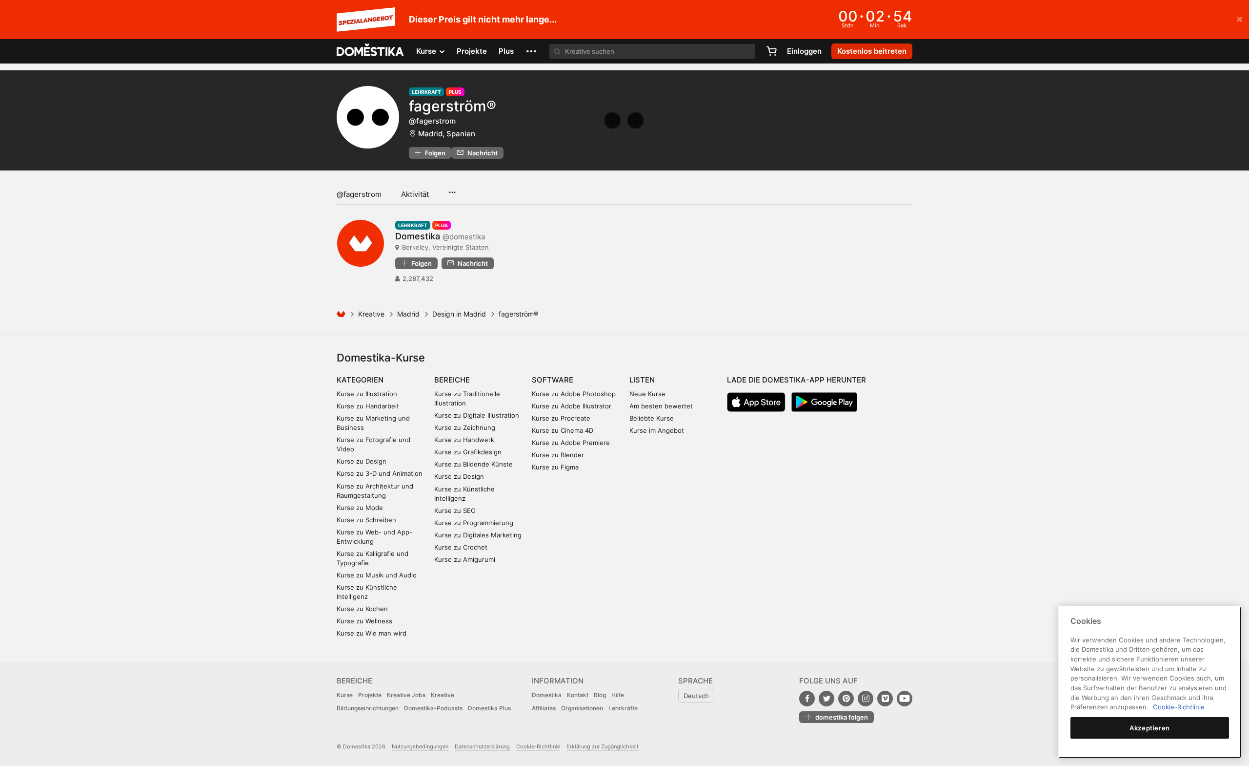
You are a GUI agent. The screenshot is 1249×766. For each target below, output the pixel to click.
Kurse (345, 695)
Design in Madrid (459, 314)
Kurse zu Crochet (460, 547)
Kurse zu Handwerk (464, 440)
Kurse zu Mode (360, 507)
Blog (600, 695)
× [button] (1239, 18)
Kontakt (577, 695)
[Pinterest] (846, 698)
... (452, 189)
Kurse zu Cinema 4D (562, 430)
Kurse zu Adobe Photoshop (574, 394)
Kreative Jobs (406, 695)
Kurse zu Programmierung (473, 523)
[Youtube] (904, 698)
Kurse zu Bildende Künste (473, 464)
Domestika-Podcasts (433, 708)
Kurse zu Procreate (561, 418)
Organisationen (582, 708)
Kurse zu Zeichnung (464, 427)
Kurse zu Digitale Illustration (476, 415)
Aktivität (415, 194)
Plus (506, 51)
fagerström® (452, 106)
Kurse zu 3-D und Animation (380, 473)
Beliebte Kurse (651, 418)
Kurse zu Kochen (362, 609)
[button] (531, 51)
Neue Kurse (647, 394)
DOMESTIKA (370, 51)
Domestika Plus (489, 708)
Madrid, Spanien (446, 133)
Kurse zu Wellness (364, 621)
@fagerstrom (359, 194)
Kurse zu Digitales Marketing (478, 535)
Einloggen (804, 51)
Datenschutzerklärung (482, 746)
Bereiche (452, 379)
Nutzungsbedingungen (420, 746)
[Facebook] (807, 698)
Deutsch (696, 696)
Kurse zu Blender (558, 455)
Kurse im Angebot (656, 430)
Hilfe (617, 695)
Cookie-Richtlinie (538, 746)
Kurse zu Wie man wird (371, 633)
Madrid (408, 314)
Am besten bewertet (661, 406)
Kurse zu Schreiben (366, 520)
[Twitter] (826, 698)
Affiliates (544, 708)
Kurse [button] (427, 51)
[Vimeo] (885, 698)
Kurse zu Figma (555, 467)
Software (552, 379)
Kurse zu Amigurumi (464, 559)
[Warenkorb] (771, 51)
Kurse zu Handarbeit (368, 406)
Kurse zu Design (361, 461)
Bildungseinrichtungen (368, 708)
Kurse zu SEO (455, 510)
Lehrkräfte (623, 708)
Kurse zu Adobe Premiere (571, 443)
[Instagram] (865, 698)
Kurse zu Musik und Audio (377, 575)
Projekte (472, 51)
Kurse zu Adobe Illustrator (571, 406)
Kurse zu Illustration (367, 394)
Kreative (371, 314)
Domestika (547, 695)
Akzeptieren (1149, 728)
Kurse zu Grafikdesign (468, 452)
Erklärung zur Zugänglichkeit (602, 746)
